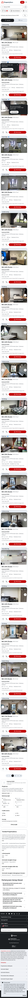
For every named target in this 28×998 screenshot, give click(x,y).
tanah (12, 838)
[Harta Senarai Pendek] (25, 28)
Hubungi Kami (4, 920)
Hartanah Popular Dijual (7, 979)
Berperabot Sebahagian (17, 875)
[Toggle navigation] (26, 2)
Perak (6, 855)
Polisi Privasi (21, 987)
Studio (3, 868)
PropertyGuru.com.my (5, 951)
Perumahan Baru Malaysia (7, 975)
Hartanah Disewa (5, 972)
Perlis (3, 855)
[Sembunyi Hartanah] (22, 28)
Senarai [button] (8, 20)
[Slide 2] (11, 76)
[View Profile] (14, 24)
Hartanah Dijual (4, 969)
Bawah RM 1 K (12, 861)
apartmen (23, 836)
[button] (7, 793)
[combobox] (13, 6)
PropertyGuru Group (6, 917)
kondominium (17, 836)
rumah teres (11, 836)
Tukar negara (4, 923)
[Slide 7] (17, 263)
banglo (7, 838)
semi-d (3, 838)
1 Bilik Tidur (8, 868)
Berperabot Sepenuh (6, 875)
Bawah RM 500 (5, 861)
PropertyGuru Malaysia (6, 966)
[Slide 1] (10, 76)
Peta (21, 20)
